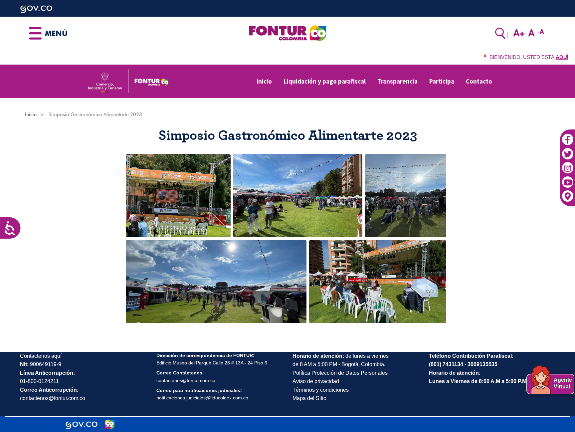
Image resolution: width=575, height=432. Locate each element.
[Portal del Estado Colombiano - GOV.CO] (81, 424)
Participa (441, 81)
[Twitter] (567, 150)
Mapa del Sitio (309, 398)
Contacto (479, 81)
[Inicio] (287, 32)
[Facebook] (567, 136)
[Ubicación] (567, 193)
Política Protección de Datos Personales (340, 373)
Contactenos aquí (41, 356)
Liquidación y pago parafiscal (325, 81)
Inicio (264, 81)
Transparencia (397, 81)
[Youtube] (567, 179)
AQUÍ (562, 57)
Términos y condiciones (320, 390)
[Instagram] (567, 165)
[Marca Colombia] (109, 424)
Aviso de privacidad (315, 381)
